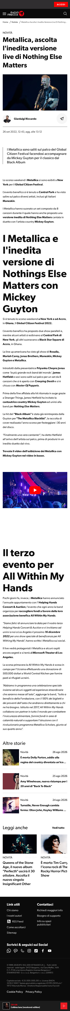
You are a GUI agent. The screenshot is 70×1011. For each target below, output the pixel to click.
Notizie (15, 22)
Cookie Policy (15, 991)
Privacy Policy (34, 991)
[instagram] (29, 951)
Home (5, 22)
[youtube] (50, 951)
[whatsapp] (9, 951)
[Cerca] (65, 14)
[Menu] (4, 13)
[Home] (15, 13)
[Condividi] (62, 118)
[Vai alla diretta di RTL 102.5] (63, 1006)
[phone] (22, 951)
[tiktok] (36, 951)
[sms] (16, 951)
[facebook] (43, 951)
